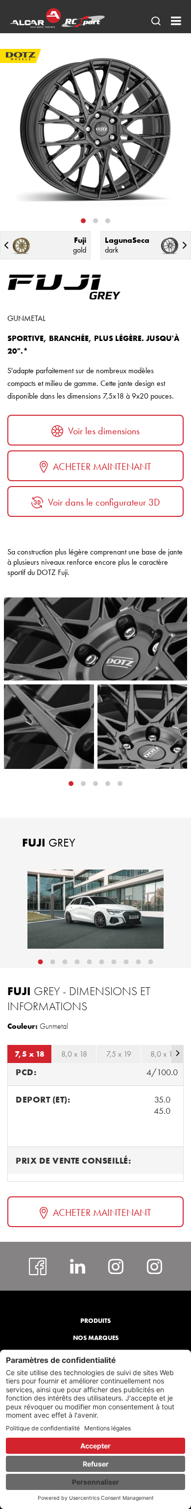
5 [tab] (89, 961)
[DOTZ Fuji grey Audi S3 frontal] (95, 909)
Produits (95, 1321)
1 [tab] (83, 220)
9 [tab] (138, 961)
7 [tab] (114, 961)
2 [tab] (95, 220)
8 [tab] (126, 961)
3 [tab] (107, 220)
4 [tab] (120, 783)
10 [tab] (150, 961)
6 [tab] (101, 961)
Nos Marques (96, 1338)
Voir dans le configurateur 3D (104, 502)
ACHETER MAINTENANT (102, 466)
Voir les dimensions (104, 431)
